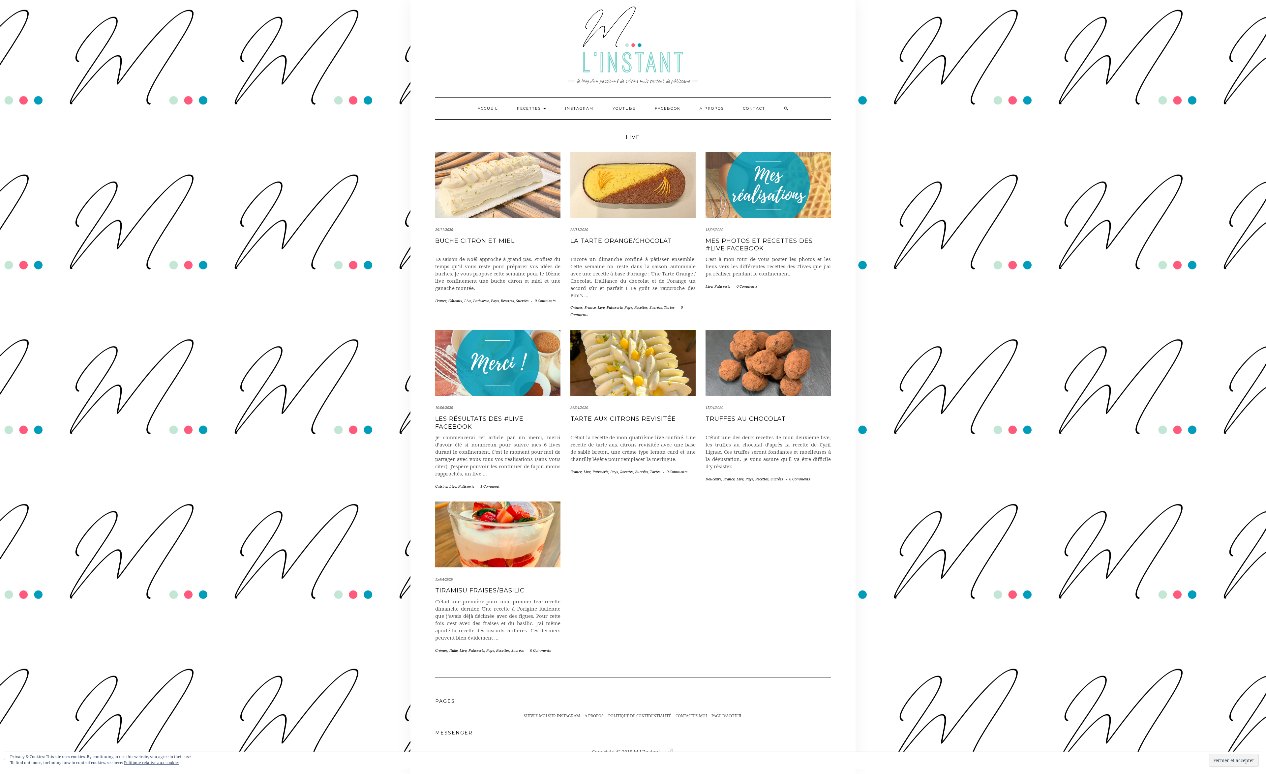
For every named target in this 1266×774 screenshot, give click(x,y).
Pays (495, 300)
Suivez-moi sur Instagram (552, 716)
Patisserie (481, 300)
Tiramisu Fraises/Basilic (480, 590)
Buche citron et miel (475, 240)
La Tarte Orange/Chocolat (621, 240)
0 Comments (545, 300)
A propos (712, 108)
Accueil (488, 108)
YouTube (624, 108)
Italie (453, 650)
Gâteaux (455, 300)
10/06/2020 (444, 407)
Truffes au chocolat (746, 418)
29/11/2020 (444, 229)
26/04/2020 (579, 407)
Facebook (667, 108)
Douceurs (713, 478)
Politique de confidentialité (639, 716)
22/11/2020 (579, 229)
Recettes (530, 108)
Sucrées (522, 300)
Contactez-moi (691, 716)
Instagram (579, 108)
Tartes (669, 307)
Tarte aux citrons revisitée (623, 418)
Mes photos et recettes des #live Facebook (759, 244)
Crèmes (576, 307)
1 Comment (489, 486)
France (440, 300)
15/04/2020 (714, 407)
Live (467, 300)
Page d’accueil (726, 716)
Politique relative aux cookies (151, 762)
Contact (754, 108)
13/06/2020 (714, 229)
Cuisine (441, 486)
